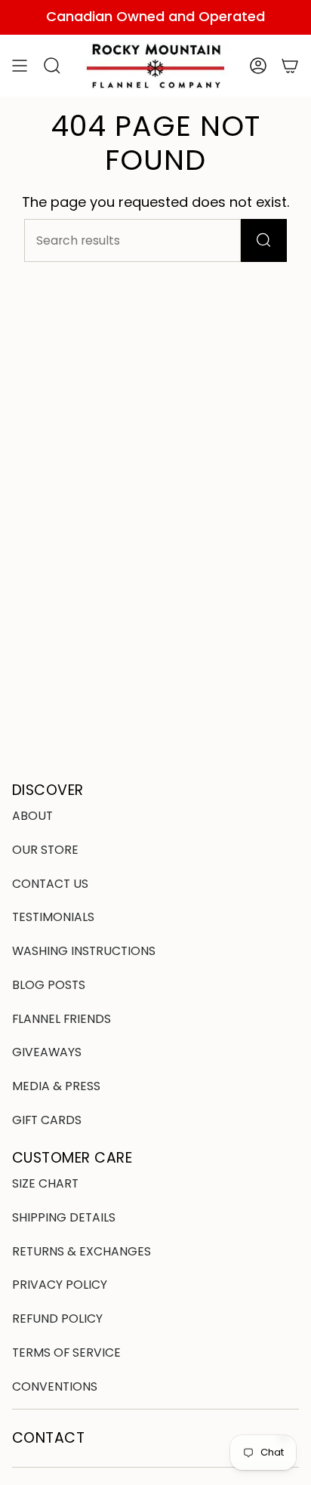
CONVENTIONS (54, 1386)
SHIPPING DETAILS (63, 1217)
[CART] (290, 66)
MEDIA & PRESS (56, 1086)
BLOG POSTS (48, 985)
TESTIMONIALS (53, 917)
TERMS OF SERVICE (66, 1352)
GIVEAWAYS (47, 1052)
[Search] (264, 240)
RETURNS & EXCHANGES (81, 1251)
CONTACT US (50, 883)
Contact (48, 1438)
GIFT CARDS (47, 1120)
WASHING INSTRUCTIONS (84, 951)
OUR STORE (45, 849)
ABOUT (32, 815)
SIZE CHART (45, 1183)
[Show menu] (20, 66)
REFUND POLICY (57, 1318)
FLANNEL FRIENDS (61, 1018)
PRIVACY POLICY (59, 1284)
